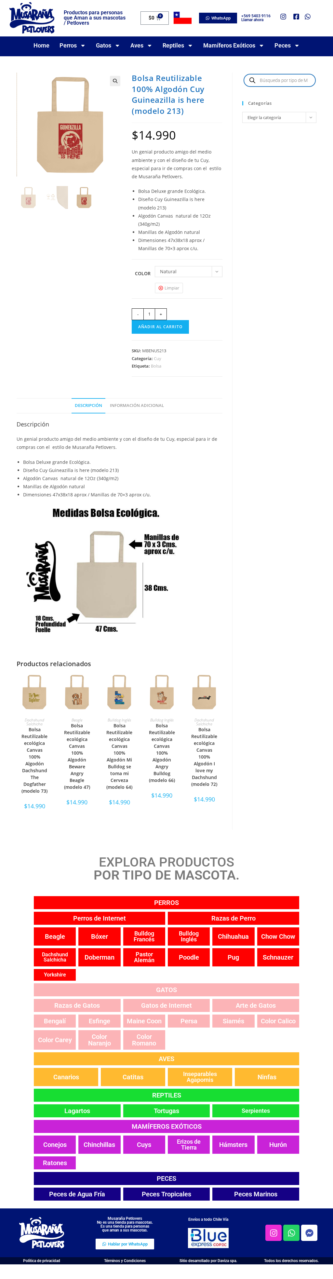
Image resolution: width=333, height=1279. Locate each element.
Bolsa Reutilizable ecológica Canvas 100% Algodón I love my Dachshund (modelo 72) (204, 756)
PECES (166, 1178)
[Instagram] (273, 1233)
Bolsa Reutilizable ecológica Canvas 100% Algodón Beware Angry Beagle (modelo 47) (77, 756)
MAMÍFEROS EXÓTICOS (167, 1126)
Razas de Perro (233, 918)
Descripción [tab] (88, 405)
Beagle (77, 720)
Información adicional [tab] (137, 405)
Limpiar (172, 288)
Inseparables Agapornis (200, 1076)
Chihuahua (233, 936)
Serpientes (256, 1110)
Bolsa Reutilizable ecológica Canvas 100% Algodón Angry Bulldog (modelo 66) (162, 752)
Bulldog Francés (144, 936)
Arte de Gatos (256, 1005)
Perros (68, 45)
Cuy (157, 358)
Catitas (133, 1077)
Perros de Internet (99, 918)
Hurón (278, 1145)
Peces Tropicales (166, 1194)
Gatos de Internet (166, 1005)
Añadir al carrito (160, 327)
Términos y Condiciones (125, 1261)
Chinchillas (99, 1145)
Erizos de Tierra (189, 1144)
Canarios (66, 1077)
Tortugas (166, 1111)
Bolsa (156, 366)
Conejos (55, 1145)
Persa (188, 1021)
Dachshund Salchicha (34, 722)
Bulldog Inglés (119, 720)
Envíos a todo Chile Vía (208, 1219)
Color (143, 273)
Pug (233, 957)
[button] (115, 81)
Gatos (103, 45)
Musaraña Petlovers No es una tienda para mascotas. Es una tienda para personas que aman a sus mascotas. (125, 1224)
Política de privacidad (41, 1261)
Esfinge (99, 1021)
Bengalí (55, 1021)
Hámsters (233, 1145)
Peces (282, 45)
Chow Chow (278, 936)
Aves (136, 45)
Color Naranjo (99, 1040)
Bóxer (99, 936)
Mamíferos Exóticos (229, 45)
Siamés (233, 1021)
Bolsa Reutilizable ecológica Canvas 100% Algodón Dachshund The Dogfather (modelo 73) (34, 760)
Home (41, 45)
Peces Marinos (255, 1194)
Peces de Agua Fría (77, 1194)
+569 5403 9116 (256, 16)
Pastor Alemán (144, 957)
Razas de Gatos (77, 1005)
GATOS (166, 990)
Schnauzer (278, 957)
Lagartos (77, 1111)
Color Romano (144, 1040)
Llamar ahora (252, 20)
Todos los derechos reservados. (291, 1261)
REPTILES (166, 1095)
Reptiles (173, 45)
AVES (166, 1059)
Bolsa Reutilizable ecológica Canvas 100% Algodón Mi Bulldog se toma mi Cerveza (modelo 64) (119, 756)
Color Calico (278, 1021)
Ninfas (267, 1077)
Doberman (99, 957)
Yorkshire (55, 975)
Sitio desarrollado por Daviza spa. (208, 1261)
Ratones (55, 1163)
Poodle (189, 957)
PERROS (166, 903)
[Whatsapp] (291, 1233)
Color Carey (55, 1040)
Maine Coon (144, 1021)
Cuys (144, 1145)
